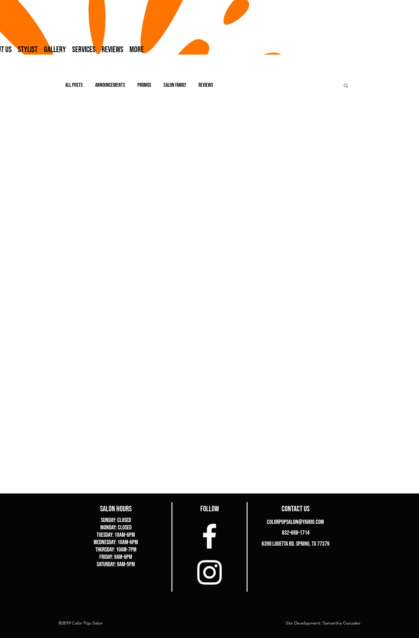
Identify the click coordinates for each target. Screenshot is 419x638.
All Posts (74, 85)
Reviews (205, 85)
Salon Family (174, 85)
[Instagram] (209, 572)
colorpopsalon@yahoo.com (295, 522)
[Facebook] (209, 536)
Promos (144, 85)
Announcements (110, 85)
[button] (346, 86)
